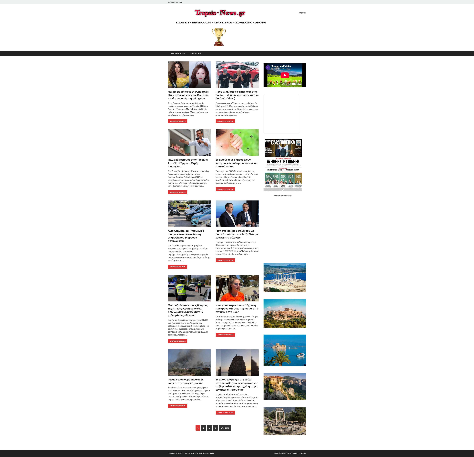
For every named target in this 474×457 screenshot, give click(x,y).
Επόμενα (224, 428)
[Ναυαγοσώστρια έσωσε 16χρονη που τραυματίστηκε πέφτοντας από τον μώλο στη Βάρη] (237, 288)
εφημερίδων (288, 195)
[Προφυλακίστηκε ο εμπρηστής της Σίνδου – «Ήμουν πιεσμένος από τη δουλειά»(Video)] (237, 74)
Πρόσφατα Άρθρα (178, 54)
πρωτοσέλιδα (279, 195)
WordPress (293, 453)
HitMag (303, 453)
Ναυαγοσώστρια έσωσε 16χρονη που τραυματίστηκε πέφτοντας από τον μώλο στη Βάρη (237, 308)
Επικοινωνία (195, 54)
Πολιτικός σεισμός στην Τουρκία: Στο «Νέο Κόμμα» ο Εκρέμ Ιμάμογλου (188, 163)
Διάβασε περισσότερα (177, 120)
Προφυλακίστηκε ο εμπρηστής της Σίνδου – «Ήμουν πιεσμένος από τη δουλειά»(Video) (237, 95)
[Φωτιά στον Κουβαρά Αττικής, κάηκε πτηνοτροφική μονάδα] (189, 362)
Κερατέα (302, 12)
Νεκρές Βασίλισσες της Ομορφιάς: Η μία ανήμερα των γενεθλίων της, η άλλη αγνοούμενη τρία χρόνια (188, 95)
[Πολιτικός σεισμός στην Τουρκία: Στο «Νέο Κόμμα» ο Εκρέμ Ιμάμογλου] (189, 142)
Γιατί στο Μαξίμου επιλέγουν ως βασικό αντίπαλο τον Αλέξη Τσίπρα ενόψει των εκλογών (237, 234)
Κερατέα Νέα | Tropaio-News (203, 453)
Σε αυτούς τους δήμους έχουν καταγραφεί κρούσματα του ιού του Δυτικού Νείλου (236, 163)
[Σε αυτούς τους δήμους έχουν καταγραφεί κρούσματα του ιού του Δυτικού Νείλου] (237, 142)
